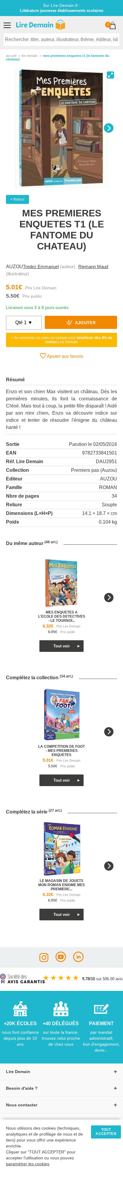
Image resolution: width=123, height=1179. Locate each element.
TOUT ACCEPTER (106, 1132)
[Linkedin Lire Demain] (78, 960)
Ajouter (85, 323)
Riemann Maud (93, 266)
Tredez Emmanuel (41, 266)
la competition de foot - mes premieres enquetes (61, 750)
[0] (112, 26)
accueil (11, 55)
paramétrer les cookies (27, 1164)
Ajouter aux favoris (64, 356)
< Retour (17, 199)
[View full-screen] (110, 75)
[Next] (108, 128)
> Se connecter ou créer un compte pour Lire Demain (61, 340)
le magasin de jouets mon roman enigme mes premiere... (61, 885)
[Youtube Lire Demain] (61, 960)
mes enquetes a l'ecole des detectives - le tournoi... (61, 616)
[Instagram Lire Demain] (43, 960)
